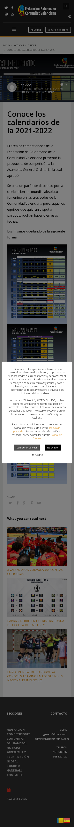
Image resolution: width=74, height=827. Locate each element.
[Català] (60, 820)
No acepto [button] (53, 447)
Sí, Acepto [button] (37, 454)
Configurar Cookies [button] (26, 447)
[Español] (67, 820)
